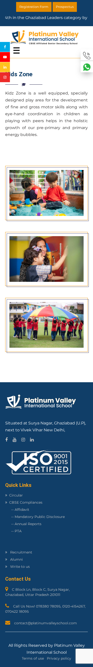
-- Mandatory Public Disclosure (35, 517)
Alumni (16, 559)
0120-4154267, (74, 606)
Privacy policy (59, 658)
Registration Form (33, 7)
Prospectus (65, 7)
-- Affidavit (17, 509)
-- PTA (13, 531)
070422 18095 (17, 611)
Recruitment (20, 552)
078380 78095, (49, 606)
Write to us (19, 566)
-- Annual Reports (23, 524)
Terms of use (33, 658)
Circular (16, 495)
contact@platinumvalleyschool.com (45, 623)
